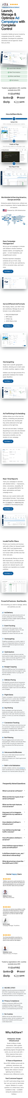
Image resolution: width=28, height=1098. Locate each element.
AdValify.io (22, 768)
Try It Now (8, 272)
